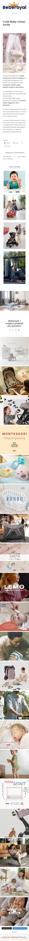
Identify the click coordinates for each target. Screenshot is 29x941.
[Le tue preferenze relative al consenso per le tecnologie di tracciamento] (26, 938)
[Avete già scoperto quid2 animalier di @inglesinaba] (14, 823)
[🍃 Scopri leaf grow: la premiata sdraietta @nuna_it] (14, 911)
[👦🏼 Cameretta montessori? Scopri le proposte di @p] (14, 793)
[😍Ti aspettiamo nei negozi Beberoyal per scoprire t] (14, 734)
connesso (14, 156)
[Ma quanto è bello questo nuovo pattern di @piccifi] (14, 557)
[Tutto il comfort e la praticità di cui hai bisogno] (14, 380)
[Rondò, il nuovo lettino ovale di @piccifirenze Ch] (14, 498)
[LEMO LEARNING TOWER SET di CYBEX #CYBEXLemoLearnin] (14, 587)
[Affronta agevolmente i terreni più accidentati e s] (14, 705)
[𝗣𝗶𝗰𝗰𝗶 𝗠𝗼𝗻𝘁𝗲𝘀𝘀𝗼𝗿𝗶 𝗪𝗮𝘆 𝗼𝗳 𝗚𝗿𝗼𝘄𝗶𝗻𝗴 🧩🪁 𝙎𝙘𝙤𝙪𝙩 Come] (14, 439)
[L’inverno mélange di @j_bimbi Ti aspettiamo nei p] (14, 764)
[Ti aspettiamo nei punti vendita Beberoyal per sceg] (14, 675)
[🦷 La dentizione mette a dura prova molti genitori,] (14, 469)
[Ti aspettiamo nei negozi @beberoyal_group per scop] (14, 646)
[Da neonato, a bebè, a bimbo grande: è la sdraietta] (14, 852)
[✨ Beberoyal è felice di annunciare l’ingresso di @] (14, 351)
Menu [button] (15, 13)
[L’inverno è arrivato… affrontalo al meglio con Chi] (14, 616)
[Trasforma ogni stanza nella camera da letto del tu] (14, 528)
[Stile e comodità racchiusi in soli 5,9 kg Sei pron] (14, 410)
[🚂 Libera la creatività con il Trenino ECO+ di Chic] (14, 882)
